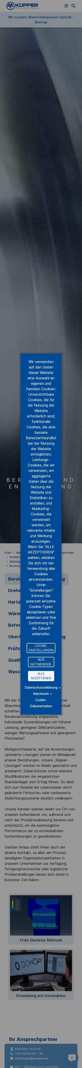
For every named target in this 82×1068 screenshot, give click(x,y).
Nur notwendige (41, 662)
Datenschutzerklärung (41, 687)
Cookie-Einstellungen (41, 648)
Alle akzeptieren (41, 676)
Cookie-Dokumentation (41, 703)
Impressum (41, 693)
